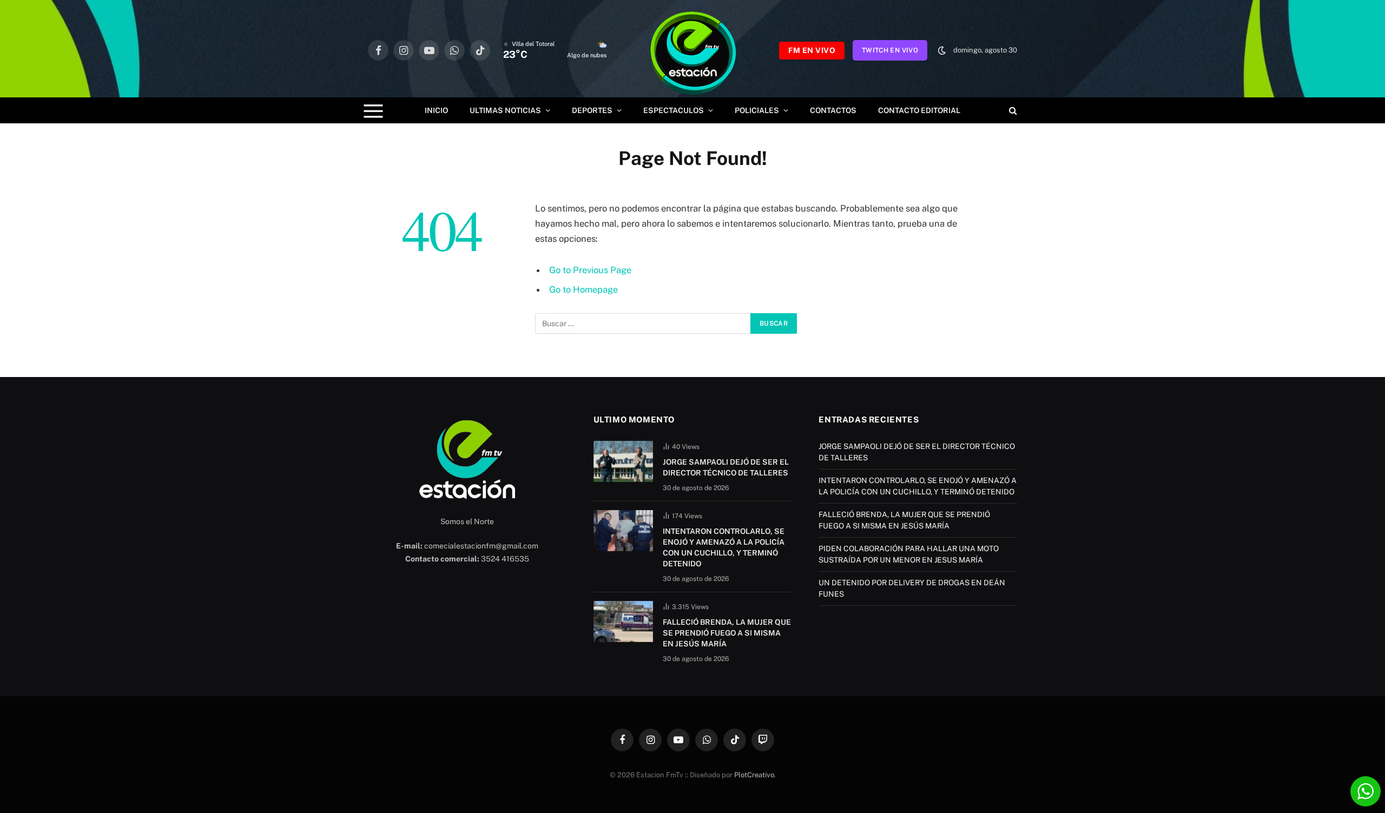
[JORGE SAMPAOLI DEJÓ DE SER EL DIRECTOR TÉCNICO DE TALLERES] (623, 461)
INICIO (436, 110)
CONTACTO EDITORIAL (919, 110)
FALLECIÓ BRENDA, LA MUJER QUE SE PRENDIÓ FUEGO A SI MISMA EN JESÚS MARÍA (727, 633)
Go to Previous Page (590, 270)
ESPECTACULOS (673, 110)
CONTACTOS (833, 110)
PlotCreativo (754, 775)
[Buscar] (1012, 110)
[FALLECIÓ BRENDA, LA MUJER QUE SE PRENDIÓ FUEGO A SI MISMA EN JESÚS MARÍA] (623, 621)
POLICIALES (757, 110)
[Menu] (373, 110)
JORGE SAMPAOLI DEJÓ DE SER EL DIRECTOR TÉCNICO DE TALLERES (726, 467)
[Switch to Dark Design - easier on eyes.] (941, 50)
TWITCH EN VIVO (890, 50)
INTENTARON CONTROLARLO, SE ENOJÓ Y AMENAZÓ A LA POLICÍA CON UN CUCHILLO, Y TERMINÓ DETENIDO (723, 547)
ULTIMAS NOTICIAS (505, 110)
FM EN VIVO (811, 50)
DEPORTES (592, 110)
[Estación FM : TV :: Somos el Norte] (693, 50)
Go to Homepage (583, 289)
